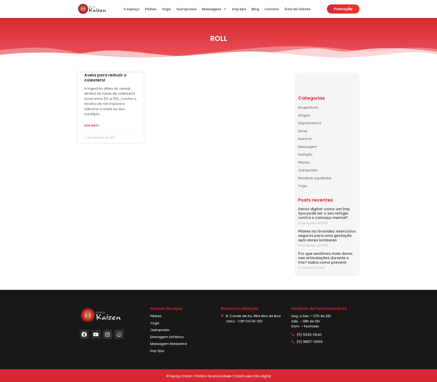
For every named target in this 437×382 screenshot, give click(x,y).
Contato (271, 9)
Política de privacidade (213, 376)
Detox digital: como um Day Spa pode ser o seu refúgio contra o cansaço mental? (324, 213)
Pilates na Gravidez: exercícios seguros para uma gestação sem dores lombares (327, 236)
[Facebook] (84, 334)
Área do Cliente (297, 9)
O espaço (131, 9)
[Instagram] (107, 334)
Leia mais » (92, 125)
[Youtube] (96, 334)
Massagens (211, 9)
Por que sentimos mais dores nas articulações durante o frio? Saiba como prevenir (325, 258)
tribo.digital (262, 376)
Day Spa (239, 9)
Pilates (151, 9)
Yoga (166, 9)
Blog (255, 9)
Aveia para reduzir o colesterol (105, 77)
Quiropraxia (186, 9)
